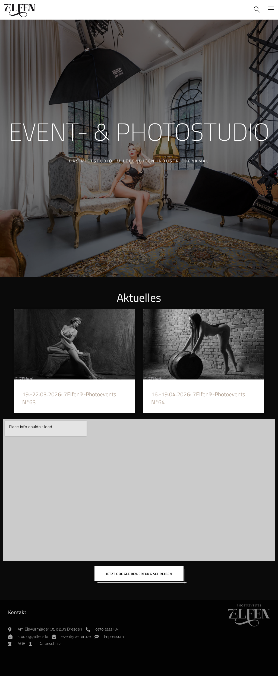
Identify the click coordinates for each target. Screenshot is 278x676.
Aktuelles (140, 163)
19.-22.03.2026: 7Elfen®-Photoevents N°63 (69, 398)
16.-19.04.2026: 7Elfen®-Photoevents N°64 (198, 398)
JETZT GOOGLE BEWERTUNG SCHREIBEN (139, 573)
